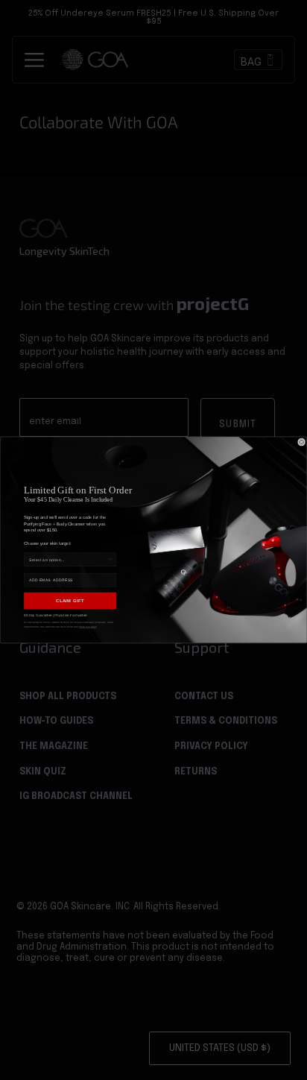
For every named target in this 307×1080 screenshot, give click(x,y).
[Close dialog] (301, 442)
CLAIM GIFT (70, 601)
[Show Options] (110, 559)
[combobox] (68, 559)
